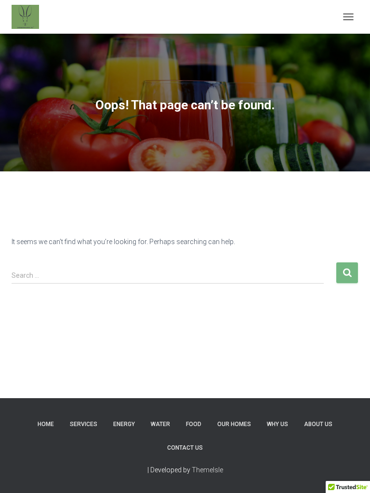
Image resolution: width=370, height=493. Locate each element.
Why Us (277, 424)
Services (83, 424)
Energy (124, 424)
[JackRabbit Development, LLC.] (29, 17)
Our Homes (234, 424)
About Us (318, 424)
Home (46, 424)
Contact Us (185, 447)
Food (193, 424)
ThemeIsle (207, 470)
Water (160, 424)
